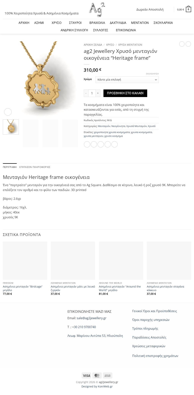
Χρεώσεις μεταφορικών (148, 346)
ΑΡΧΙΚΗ (24, 23)
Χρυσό (56, 23)
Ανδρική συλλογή (74, 30)
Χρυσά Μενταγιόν (130, 44)
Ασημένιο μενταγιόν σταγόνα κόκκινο (165, 288)
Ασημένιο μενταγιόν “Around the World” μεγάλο (120, 288)
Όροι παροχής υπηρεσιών (151, 320)
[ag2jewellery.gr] (97, 9)
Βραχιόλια (97, 23)
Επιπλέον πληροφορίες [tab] (34, 167)
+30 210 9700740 (84, 327)
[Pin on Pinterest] (108, 144)
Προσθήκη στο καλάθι (125, 93)
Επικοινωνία (126, 30)
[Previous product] (188, 44)
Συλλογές (100, 30)
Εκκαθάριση (152, 73)
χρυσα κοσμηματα (141, 132)
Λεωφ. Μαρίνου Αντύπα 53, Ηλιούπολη (95, 336)
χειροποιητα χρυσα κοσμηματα (112, 132)
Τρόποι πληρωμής (145, 328)
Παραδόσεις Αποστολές (149, 337)
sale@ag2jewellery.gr (91, 318)
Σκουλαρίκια (163, 23)
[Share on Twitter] (94, 144)
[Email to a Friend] (101, 144)
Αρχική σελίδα (93, 44)
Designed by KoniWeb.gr (97, 386)
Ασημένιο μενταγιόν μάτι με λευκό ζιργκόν (73, 288)
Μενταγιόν (140, 23)
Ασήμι (39, 23)
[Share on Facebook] (87, 144)
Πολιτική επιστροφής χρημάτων (155, 356)
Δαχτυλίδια (118, 23)
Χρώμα (88, 79)
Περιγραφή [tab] (10, 167)
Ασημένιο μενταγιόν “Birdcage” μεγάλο (22, 288)
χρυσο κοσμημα (113, 136)
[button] (4, 7)
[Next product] (182, 44)
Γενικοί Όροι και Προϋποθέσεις (154, 311)
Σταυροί (75, 23)
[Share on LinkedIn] (114, 144)
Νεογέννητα (118, 126)
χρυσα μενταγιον (93, 136)
